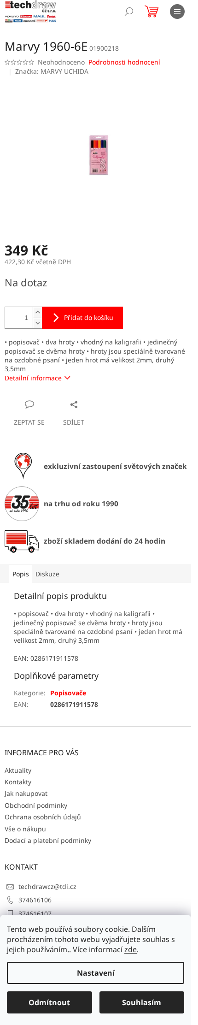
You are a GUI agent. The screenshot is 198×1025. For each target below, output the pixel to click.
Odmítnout (49, 1002)
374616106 (35, 899)
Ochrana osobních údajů (43, 816)
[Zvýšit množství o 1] (37, 312)
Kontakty (18, 781)
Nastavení (96, 973)
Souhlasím (141, 1002)
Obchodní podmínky (36, 805)
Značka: (51, 71)
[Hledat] (129, 11)
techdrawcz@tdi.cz (47, 886)
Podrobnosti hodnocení (124, 62)
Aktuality (18, 770)
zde (130, 949)
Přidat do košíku (88, 317)
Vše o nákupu (25, 828)
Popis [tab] (20, 573)
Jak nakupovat (26, 793)
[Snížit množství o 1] (37, 323)
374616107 (35, 913)
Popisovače (68, 692)
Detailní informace (33, 377)
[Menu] (177, 11)
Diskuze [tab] (47, 573)
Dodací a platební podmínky (48, 840)
